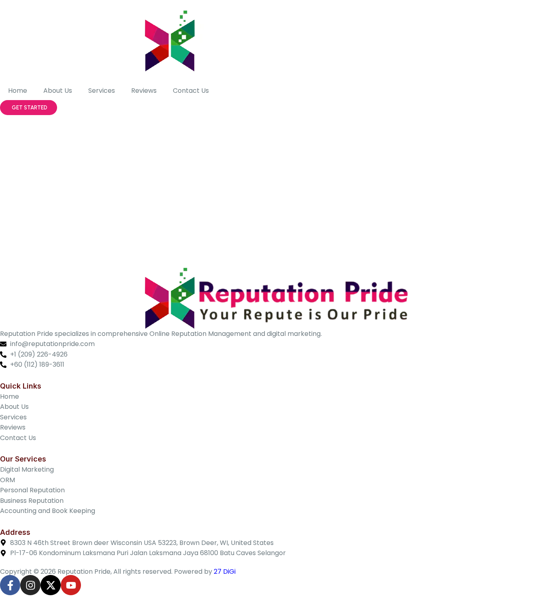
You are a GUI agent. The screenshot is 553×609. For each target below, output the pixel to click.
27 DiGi (225, 571)
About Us (57, 90)
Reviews (144, 90)
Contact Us (191, 90)
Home (17, 90)
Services (101, 90)
